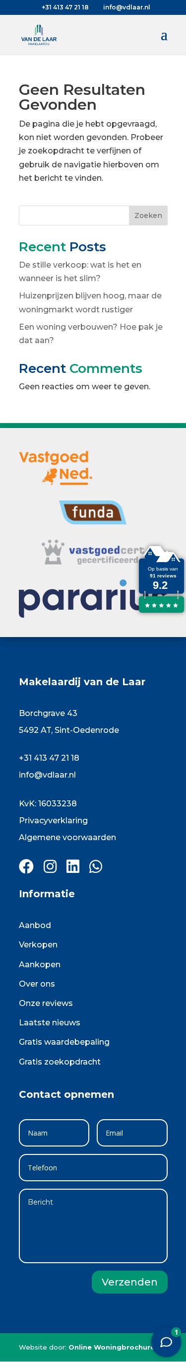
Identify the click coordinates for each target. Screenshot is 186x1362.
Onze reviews (46, 1003)
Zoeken (148, 215)
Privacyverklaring (53, 820)
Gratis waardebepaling (64, 1042)
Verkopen (38, 944)
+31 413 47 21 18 (49, 758)
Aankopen (40, 964)
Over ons (37, 984)
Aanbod (35, 925)
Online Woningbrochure (111, 1347)
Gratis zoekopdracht (60, 1062)
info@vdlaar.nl (47, 775)
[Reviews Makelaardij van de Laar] (161, 612)
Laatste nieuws (49, 1022)
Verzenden (130, 1282)
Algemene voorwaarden (67, 837)
